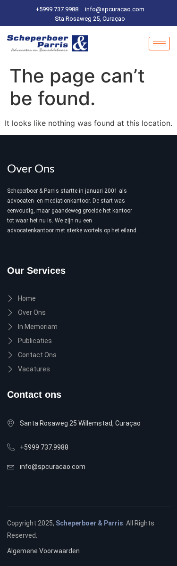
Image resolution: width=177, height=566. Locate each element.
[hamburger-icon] (159, 43)
